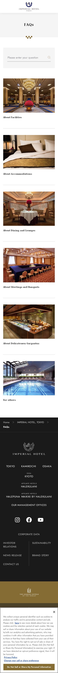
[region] (29, 640)
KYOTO (29, 476)
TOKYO (10, 466)
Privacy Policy (10, 657)
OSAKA (47, 466)
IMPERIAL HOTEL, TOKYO (30, 422)
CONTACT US (11, 564)
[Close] (54, 611)
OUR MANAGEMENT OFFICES (29, 505)
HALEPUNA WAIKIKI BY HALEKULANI (29, 496)
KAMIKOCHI (28, 466)
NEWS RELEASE (12, 555)
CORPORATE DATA (29, 534)
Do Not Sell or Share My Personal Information (29, 667)
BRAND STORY (40, 555)
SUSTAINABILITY (41, 543)
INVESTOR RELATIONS (9, 544)
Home (6, 422)
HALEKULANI (29, 486)
